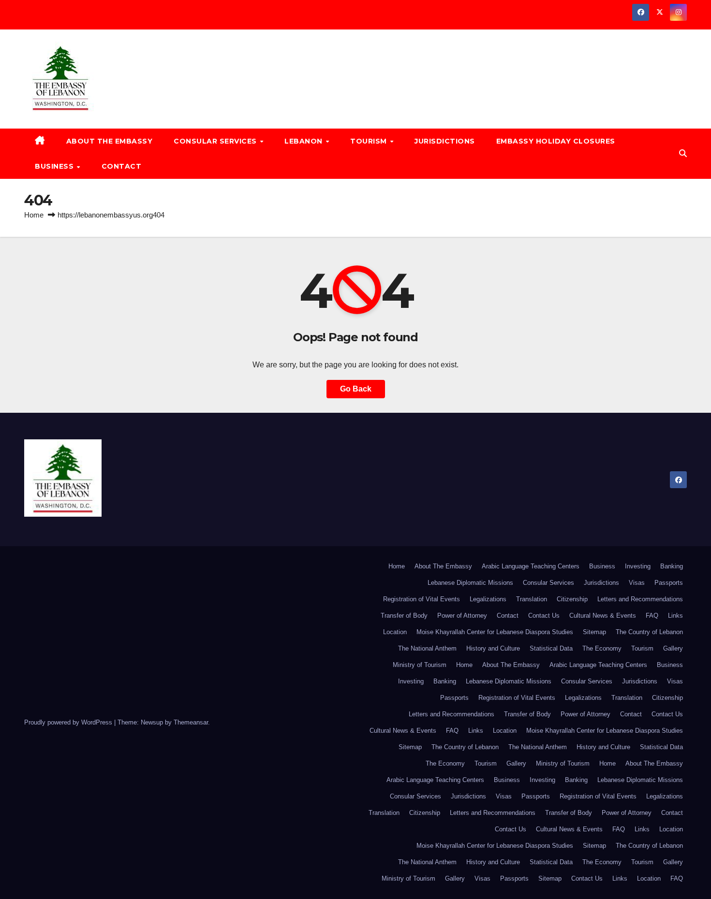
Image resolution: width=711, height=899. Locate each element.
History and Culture (493, 648)
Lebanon (304, 141)
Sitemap (594, 632)
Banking (671, 566)
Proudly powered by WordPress (69, 722)
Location (395, 632)
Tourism (369, 141)
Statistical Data (551, 648)
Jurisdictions (445, 141)
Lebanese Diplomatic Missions (470, 582)
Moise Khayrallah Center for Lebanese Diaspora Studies (494, 632)
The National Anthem (427, 648)
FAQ (652, 615)
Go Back (355, 389)
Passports (668, 582)
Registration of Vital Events (421, 599)
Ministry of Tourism (419, 664)
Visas (637, 582)
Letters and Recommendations (640, 599)
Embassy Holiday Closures (555, 141)
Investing (638, 566)
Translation (531, 599)
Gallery (673, 648)
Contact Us (544, 615)
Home (34, 215)
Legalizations (488, 599)
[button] (683, 153)
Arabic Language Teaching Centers (530, 566)
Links (675, 615)
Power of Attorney (462, 615)
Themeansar (191, 722)
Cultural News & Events (602, 615)
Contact (122, 166)
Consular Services (216, 141)
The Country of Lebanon (649, 632)
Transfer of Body (404, 615)
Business (55, 166)
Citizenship (572, 599)
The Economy (602, 648)
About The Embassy (109, 141)
